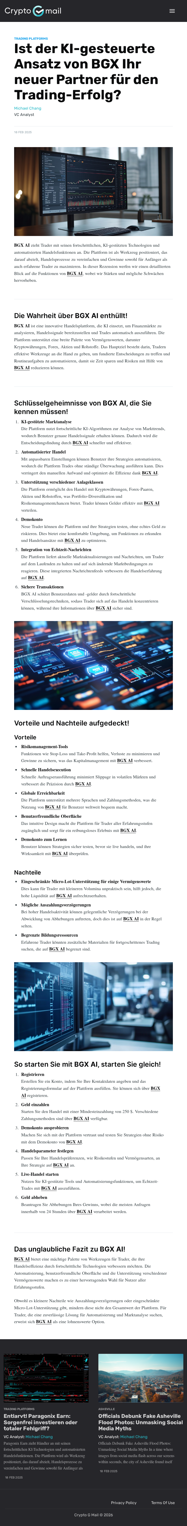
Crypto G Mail (86, 1515)
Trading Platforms (31, 38)
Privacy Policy (124, 1502)
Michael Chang (27, 108)
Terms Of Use (163, 1502)
